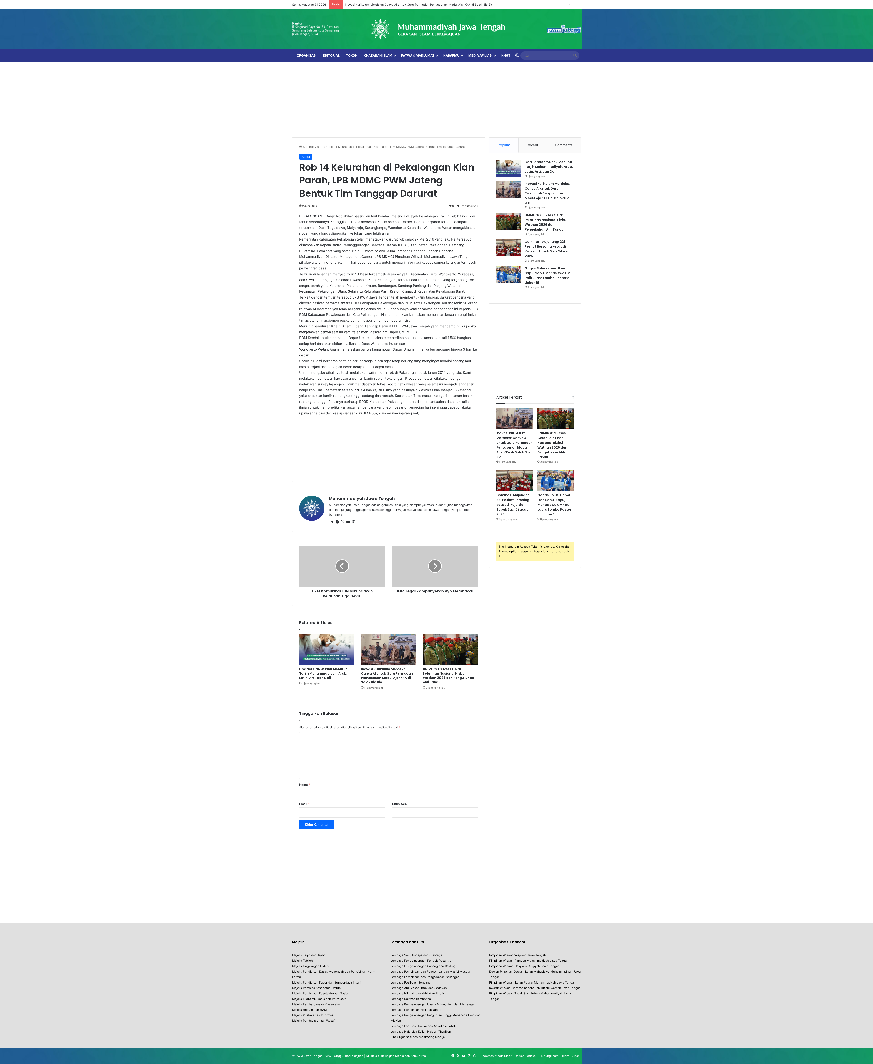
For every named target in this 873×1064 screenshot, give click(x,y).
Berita (321, 146)
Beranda (308, 146)
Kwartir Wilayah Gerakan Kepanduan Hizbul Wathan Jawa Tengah (535, 988)
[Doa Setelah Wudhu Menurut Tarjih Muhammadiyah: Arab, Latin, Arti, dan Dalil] (326, 649)
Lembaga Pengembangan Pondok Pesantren (422, 960)
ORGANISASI (306, 55)
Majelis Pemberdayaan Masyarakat (316, 1004)
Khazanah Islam (378, 55)
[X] (342, 522)
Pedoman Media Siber (496, 1056)
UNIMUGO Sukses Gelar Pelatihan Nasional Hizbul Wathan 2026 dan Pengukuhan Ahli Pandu (448, 675)
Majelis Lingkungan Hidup (310, 966)
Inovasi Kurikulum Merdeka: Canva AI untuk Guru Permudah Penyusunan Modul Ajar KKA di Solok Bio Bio (419, 4)
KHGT (505, 55)
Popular (504, 145)
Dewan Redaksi (525, 1056)
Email (304, 804)
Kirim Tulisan (571, 1056)
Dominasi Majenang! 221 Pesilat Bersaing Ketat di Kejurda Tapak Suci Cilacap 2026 (548, 248)
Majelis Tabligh (302, 960)
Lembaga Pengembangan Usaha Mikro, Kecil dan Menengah (433, 1004)
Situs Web (399, 804)
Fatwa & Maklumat (417, 55)
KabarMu (451, 55)
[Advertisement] (436, 98)
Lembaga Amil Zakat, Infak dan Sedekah (419, 988)
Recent (532, 145)
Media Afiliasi (480, 55)
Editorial (331, 55)
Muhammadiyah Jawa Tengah (362, 498)
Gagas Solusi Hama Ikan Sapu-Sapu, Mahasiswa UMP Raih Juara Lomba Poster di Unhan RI (548, 275)
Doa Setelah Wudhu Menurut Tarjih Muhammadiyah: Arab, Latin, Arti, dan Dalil (323, 673)
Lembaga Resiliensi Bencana (410, 982)
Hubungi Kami (549, 1056)
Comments (563, 145)
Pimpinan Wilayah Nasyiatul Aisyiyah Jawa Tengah (524, 966)
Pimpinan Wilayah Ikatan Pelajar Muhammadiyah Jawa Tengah (532, 982)
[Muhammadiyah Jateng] (436, 29)
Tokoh (351, 55)
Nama (304, 784)
